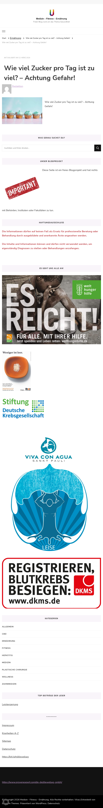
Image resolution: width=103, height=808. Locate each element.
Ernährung (15, 38)
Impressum (8, 725)
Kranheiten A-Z (10, 733)
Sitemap (6, 741)
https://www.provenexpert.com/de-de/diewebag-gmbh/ (32, 782)
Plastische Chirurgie (14, 669)
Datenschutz (8, 749)
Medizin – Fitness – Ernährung (51, 19)
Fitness (6, 648)
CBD (4, 634)
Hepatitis (7, 655)
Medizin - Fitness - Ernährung (34, 799)
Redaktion (17, 86)
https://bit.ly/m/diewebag (15, 756)
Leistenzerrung (10, 704)
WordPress (41, 803)
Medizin (6, 662)
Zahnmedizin (9, 684)
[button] (6, 802)
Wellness (7, 677)
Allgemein (8, 626)
